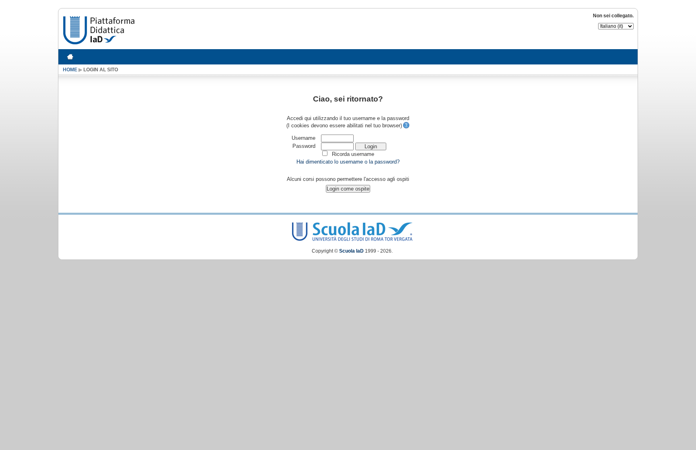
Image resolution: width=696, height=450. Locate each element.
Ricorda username (353, 154)
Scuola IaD (351, 251)
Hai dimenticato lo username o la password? (348, 162)
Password (303, 146)
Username (303, 138)
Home (70, 69)
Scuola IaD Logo (352, 230)
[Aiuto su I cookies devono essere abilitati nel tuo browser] (406, 125)
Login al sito (100, 69)
